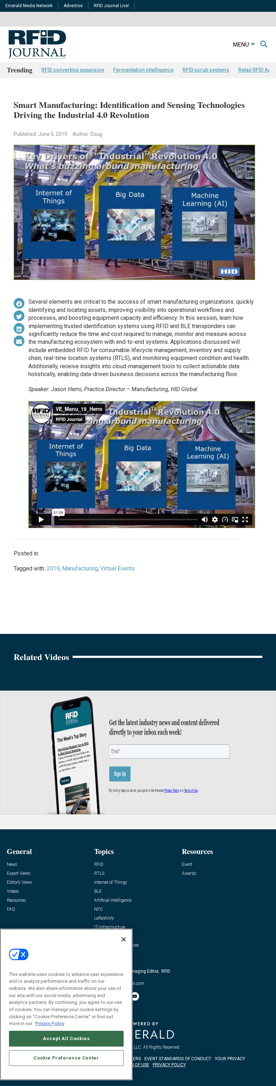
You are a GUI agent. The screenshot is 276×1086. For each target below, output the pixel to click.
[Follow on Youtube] (134, 996)
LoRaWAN (104, 918)
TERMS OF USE (134, 1064)
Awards (189, 873)
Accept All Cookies (66, 1038)
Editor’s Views (19, 882)
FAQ (11, 909)
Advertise (73, 6)
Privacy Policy (49, 1023)
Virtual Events (117, 568)
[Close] (124, 939)
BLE (98, 891)
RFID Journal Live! (111, 6)
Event (187, 864)
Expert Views (19, 873)
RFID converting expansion (72, 70)
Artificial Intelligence (113, 900)
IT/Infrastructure (109, 927)
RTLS (99, 873)
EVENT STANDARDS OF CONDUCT (177, 1058)
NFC (98, 909)
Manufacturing (80, 568)
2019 (53, 568)
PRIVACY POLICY (169, 1064)
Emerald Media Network (28, 6)
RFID (99, 864)
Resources (16, 900)
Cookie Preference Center (66, 1058)
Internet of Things (110, 882)
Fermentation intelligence (143, 70)
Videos (13, 891)
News (12, 864)
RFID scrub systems (206, 70)
